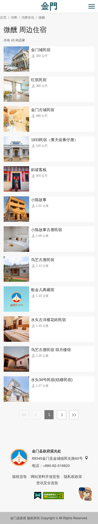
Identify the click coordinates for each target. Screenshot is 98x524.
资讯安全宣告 (47, 482)
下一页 (61, 414)
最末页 (73, 414)
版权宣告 (19, 476)
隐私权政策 (73, 476)
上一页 (36, 414)
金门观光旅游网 (49, 6)
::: (1, 2)
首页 (3, 17)
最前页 (24, 414)
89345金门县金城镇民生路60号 (57, 458)
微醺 (42, 17)
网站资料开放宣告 (45, 476)
